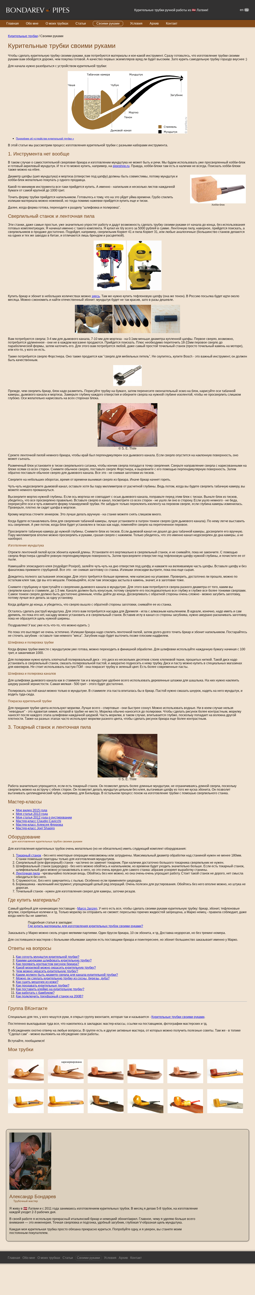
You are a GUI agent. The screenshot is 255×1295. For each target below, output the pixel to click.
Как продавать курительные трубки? (42, 985)
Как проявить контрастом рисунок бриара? (47, 964)
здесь (96, 296)
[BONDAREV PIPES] (38, 10)
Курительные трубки (23, 36)
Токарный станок (28, 855)
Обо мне (32, 23)
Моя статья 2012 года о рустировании (44, 817)
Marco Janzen (87, 908)
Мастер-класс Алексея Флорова (39, 824)
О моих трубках (57, 23)
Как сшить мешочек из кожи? (37, 982)
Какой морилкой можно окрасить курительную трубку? (56, 967)
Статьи (81, 23)
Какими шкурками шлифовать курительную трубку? (54, 960)
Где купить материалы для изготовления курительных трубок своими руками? (85, 926)
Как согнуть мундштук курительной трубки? (47, 956)
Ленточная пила (28, 873)
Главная (12, 23)
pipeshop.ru (121, 166)
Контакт (171, 23)
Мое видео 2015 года (31, 810)
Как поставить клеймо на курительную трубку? (50, 989)
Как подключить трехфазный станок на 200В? (49, 996)
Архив (154, 23)
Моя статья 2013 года (32, 814)
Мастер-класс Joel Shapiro (35, 828)
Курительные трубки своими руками (177, 1017)
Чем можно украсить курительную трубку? (47, 971)
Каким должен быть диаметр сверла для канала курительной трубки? (67, 974)
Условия (136, 23)
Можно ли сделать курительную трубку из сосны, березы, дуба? (63, 978)
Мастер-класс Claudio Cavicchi (38, 821)
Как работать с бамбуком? (35, 992)
